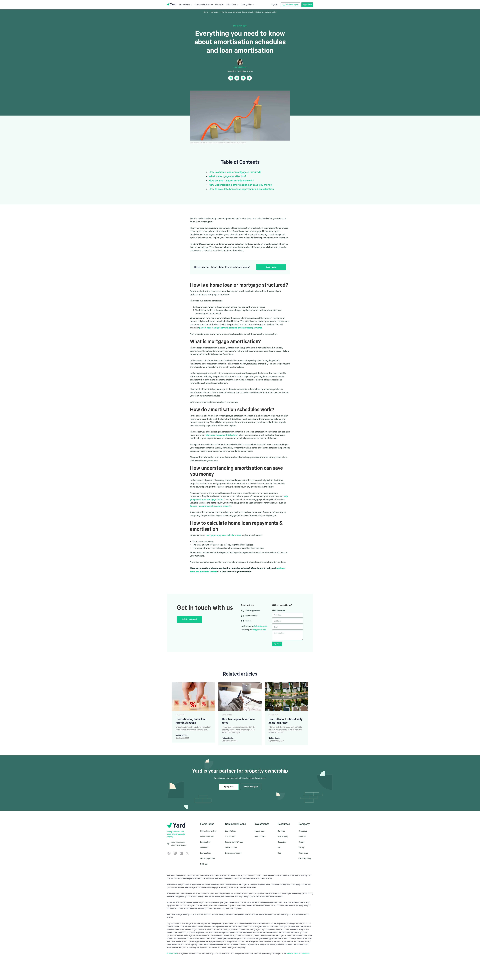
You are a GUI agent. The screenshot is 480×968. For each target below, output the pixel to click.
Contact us (302, 831)
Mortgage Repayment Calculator (222, 435)
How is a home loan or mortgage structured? (235, 172)
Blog (279, 853)
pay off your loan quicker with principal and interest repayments (230, 328)
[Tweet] (237, 78)
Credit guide (303, 853)
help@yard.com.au (259, 630)
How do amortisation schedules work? (231, 180)
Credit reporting (304, 859)
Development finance (233, 853)
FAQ (279, 848)
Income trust (259, 831)
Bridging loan (205, 842)
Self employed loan (207, 859)
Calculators (282, 842)
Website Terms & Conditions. (298, 954)
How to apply (283, 837)
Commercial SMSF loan (234, 842)
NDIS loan (204, 864)
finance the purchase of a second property (211, 506)
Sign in (274, 5)
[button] (186, 5)
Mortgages (240, 26)
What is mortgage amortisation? (227, 176)
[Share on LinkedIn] (243, 78)
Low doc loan (205, 853)
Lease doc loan (231, 848)
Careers (301, 842)
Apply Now (307, 5)
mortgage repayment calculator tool (223, 535)
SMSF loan (204, 848)
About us (302, 837)
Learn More (271, 267)
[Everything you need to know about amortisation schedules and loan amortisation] (249, 78)
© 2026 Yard (172, 954)
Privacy (301, 848)
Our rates (281, 831)
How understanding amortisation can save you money (240, 184)
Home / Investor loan (208, 831)
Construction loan (207, 837)
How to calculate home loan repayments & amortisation (241, 189)
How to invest (259, 837)
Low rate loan (230, 831)
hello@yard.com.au (260, 626)
